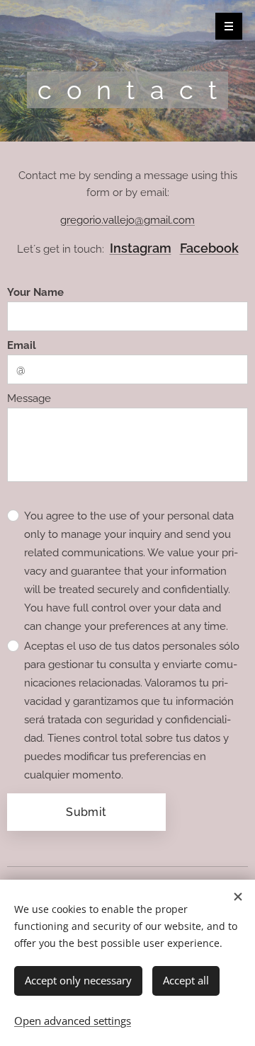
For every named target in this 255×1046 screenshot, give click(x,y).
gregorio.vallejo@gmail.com (127, 220)
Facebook (209, 248)
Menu (228, 26)
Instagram (140, 248)
